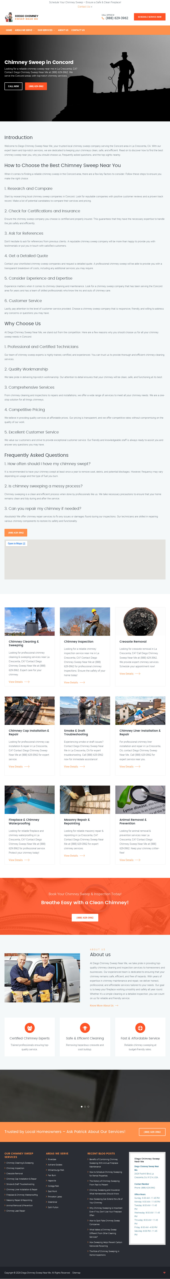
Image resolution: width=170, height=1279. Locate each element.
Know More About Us (102, 1005)
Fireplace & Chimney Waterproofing (22, 1194)
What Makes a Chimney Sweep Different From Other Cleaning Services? (103, 1233)
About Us (63, 30)
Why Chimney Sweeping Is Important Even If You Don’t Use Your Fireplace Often (105, 1212)
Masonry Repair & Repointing (19, 1200)
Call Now (13, 86)
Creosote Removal (14, 1173)
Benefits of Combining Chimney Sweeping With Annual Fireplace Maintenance (103, 1163)
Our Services (45, 30)
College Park (53, 1186)
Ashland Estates (55, 1164)
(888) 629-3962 (117, 18)
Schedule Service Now (150, 16)
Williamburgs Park (56, 1170)
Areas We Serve (23, 30)
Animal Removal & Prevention (19, 1205)
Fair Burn (52, 1175)
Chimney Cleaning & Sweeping (20, 1162)
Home (9, 30)
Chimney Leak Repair (15, 1210)
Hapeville (52, 1180)
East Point (52, 1191)
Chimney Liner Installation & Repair (21, 1189)
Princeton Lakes (55, 1196)
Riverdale (52, 1159)
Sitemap (76, 1272)
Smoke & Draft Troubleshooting (20, 1184)
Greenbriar (52, 1202)
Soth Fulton (53, 1207)
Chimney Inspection (15, 1168)
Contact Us (84, 6)
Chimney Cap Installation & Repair (21, 1178)
